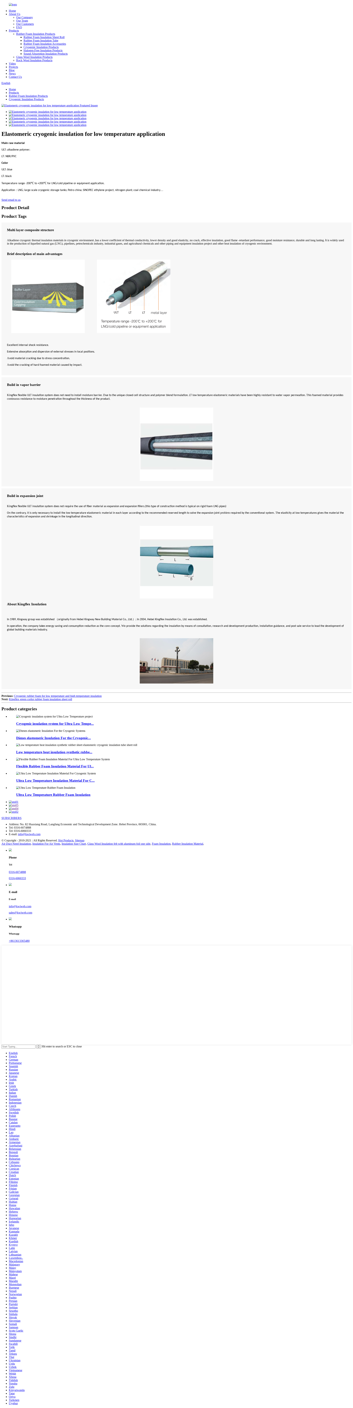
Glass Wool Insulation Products (34, 57)
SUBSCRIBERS (11, 818)
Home (12, 10)
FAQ (19, 27)
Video (12, 63)
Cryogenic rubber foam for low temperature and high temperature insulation (58, 695)
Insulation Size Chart (74, 843)
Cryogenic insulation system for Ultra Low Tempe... (55, 724)
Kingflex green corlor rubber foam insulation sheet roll (40, 699)
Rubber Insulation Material (187, 843)
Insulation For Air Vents (46, 843)
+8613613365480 (19, 940)
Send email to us (11, 199)
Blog (12, 70)
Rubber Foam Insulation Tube (41, 40)
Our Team (22, 20)
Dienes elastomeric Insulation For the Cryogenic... (53, 738)
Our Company (24, 17)
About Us (14, 14)
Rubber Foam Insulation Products (35, 33)
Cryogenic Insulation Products (41, 47)
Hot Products (66, 840)
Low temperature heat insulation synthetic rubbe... (54, 752)
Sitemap (79, 840)
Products (14, 30)
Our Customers (25, 24)
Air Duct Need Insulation (16, 843)
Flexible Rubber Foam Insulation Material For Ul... (55, 766)
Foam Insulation (161, 843)
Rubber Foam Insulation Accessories (45, 43)
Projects (13, 66)
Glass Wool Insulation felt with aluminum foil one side (118, 843)
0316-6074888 (17, 872)
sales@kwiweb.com (20, 912)
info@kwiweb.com (29, 834)
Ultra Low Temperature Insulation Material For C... (55, 780)
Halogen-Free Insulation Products (43, 50)
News (12, 73)
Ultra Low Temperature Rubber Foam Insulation (53, 795)
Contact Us (15, 76)
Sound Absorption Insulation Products (46, 53)
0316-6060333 (17, 878)
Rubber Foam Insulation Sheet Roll (44, 37)
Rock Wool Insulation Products (34, 60)
